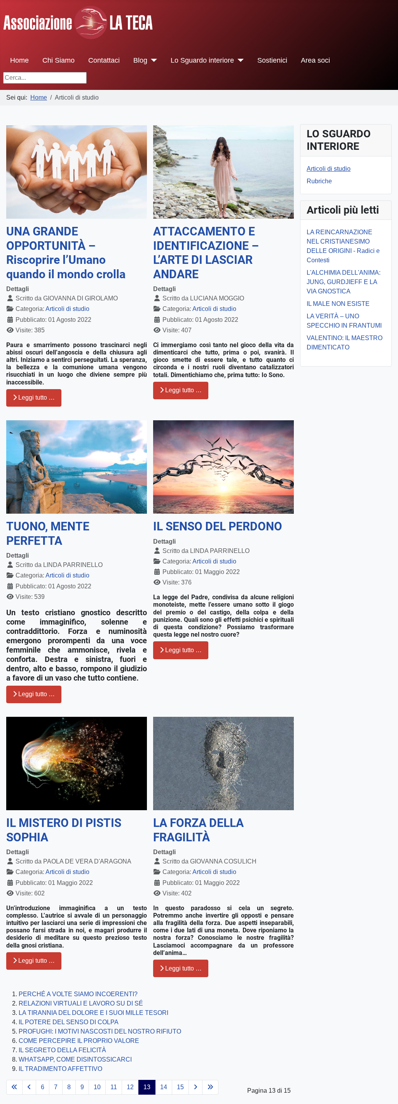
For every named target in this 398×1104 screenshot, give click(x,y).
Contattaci (104, 60)
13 (146, 1087)
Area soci (315, 60)
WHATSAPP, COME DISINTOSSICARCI (75, 1059)
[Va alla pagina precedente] (29, 1087)
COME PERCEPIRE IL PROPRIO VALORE (79, 1040)
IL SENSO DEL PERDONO (217, 526)
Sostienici (272, 60)
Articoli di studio (67, 308)
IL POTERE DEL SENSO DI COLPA (69, 1022)
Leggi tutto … (36, 397)
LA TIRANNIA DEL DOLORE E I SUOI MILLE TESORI (93, 1012)
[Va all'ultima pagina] (210, 1087)
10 (97, 1087)
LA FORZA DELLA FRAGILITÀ (198, 830)
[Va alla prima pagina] (14, 1087)
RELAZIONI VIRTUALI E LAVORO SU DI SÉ (81, 1003)
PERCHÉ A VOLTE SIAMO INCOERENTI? (78, 994)
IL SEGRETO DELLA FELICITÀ (62, 1050)
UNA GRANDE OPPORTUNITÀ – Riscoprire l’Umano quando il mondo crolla (66, 253)
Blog (140, 60)
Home (19, 60)
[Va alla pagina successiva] (195, 1087)
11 (113, 1087)
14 (163, 1087)
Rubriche (319, 181)
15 (180, 1087)
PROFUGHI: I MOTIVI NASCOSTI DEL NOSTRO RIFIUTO (100, 1031)
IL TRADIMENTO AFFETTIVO (60, 1068)
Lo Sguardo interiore (202, 60)
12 (130, 1087)
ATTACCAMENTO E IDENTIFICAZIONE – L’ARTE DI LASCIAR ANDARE (206, 253)
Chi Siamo (58, 60)
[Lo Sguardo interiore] (239, 60)
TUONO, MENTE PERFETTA (47, 534)
